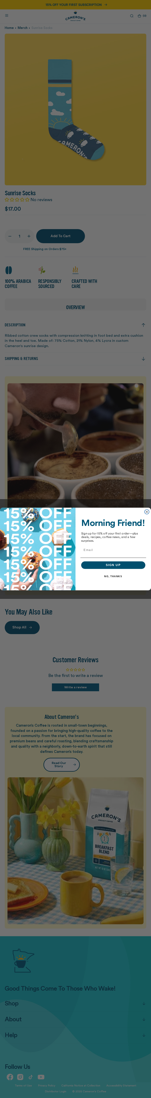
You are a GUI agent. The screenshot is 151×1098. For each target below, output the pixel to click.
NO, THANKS (113, 576)
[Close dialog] (147, 511)
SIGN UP (113, 565)
